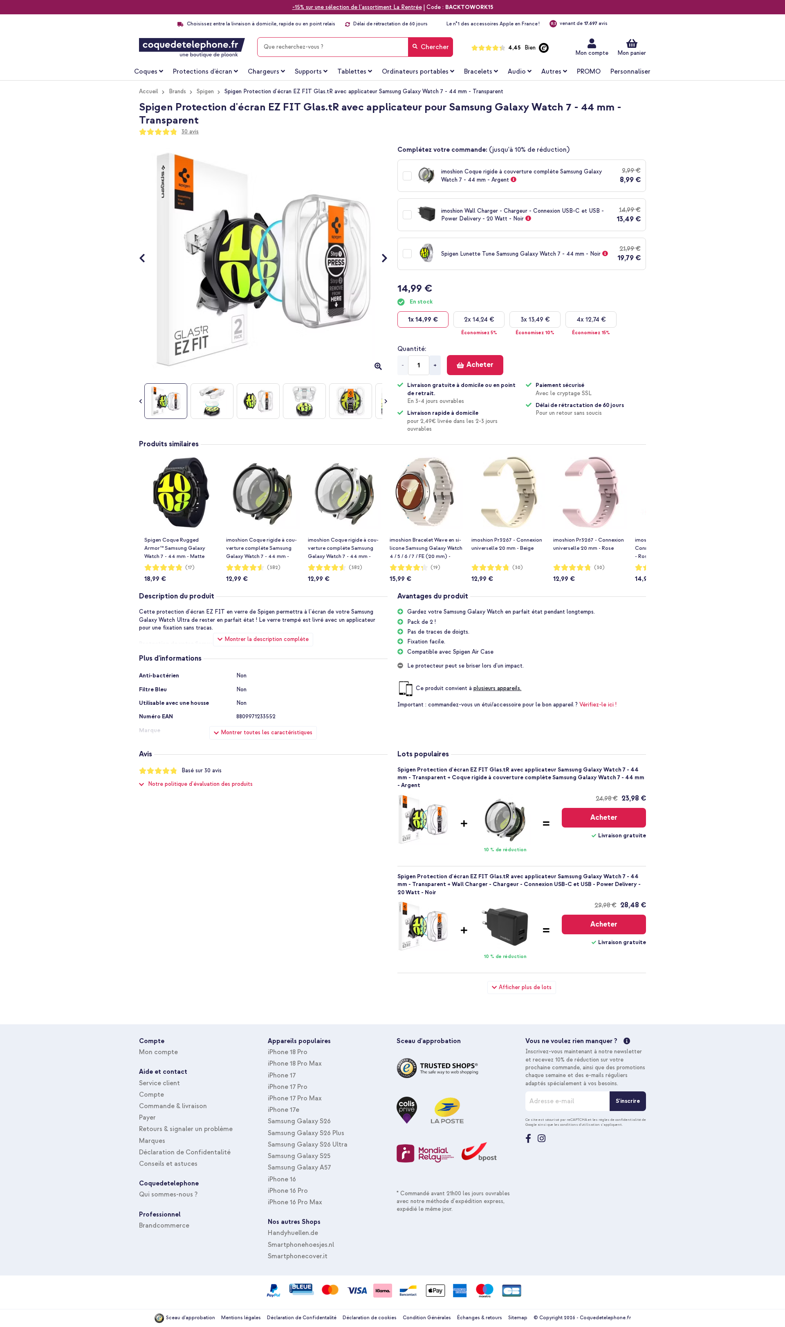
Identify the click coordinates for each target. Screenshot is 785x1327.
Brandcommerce (164, 1225)
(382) (273, 568)
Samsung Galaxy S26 (299, 1121)
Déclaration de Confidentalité (185, 1152)
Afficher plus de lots (525, 987)
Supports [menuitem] (308, 71)
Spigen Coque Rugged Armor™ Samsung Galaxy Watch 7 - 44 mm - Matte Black (174, 548)
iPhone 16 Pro (288, 1191)
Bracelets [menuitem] (478, 71)
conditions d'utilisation (580, 1124)
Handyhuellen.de (293, 1233)
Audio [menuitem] (517, 71)
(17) (190, 568)
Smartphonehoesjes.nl (301, 1245)
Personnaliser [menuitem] (630, 71)
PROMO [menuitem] (589, 71)
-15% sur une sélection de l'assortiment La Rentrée (357, 7)
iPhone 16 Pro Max (295, 1202)
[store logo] (192, 48)
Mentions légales (241, 1318)
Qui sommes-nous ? (168, 1194)
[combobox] (355, 47)
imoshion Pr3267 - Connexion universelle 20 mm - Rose (588, 544)
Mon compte (591, 52)
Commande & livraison (173, 1106)
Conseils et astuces (168, 1164)
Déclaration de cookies (370, 1318)
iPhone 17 (282, 1075)
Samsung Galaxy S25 (299, 1156)
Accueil (148, 91)
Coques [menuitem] (145, 71)
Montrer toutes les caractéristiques (266, 732)
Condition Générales (427, 1318)
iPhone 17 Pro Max (295, 1098)
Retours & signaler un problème (186, 1129)
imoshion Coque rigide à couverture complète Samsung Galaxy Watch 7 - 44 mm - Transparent (343, 548)
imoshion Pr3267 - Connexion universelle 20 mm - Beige (506, 544)
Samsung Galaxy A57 (299, 1167)
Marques (152, 1141)
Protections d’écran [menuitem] (202, 71)
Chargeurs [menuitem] (263, 71)
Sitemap (517, 1318)
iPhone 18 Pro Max (295, 1063)
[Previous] (146, 259)
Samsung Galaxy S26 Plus (306, 1133)
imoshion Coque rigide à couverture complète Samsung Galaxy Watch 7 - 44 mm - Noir (261, 548)
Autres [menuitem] (551, 71)
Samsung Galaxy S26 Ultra (308, 1144)
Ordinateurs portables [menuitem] (415, 71)
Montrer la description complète (266, 639)
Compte (151, 1095)
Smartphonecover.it (297, 1256)
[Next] (380, 259)
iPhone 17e (283, 1110)
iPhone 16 (282, 1179)
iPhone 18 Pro (287, 1052)
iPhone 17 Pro (287, 1087)
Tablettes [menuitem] (351, 71)
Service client (159, 1083)
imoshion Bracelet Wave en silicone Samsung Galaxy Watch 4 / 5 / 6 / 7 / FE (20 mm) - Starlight (426, 548)
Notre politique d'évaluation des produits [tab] (200, 783)
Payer (147, 1117)
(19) (435, 568)
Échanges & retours (479, 1318)
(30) (517, 568)
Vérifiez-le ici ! (598, 704)
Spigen (205, 91)
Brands (177, 91)
